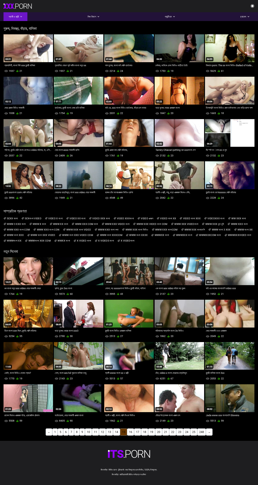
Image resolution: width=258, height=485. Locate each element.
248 (201, 432)
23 (179, 432)
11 (95, 432)
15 (123, 432)
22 (172, 432)
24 (186, 432)
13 (109, 432)
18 (144, 432)
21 (165, 432)
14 (116, 432)
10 (88, 432)
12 (102, 432)
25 (193, 432)
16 (130, 432)
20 (158, 432)
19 (151, 432)
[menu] (252, 6)
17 (137, 432)
